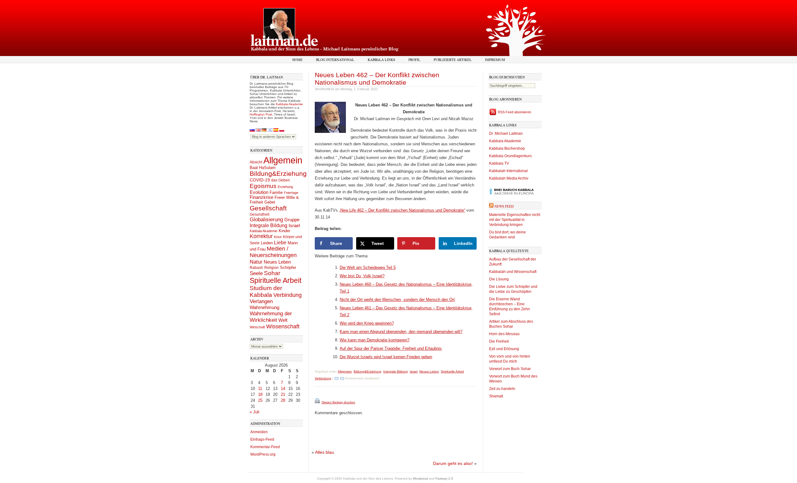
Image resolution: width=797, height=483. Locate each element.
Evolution (259, 192)
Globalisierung (266, 220)
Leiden (267, 243)
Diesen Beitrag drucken (338, 402)
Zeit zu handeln (502, 389)
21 (283, 394)
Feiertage (291, 193)
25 (260, 400)
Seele (256, 273)
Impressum (495, 59)
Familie (276, 192)
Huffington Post (261, 114)
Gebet (269, 202)
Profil (414, 59)
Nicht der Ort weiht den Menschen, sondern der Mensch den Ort (397, 299)
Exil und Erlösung (504, 349)
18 (260, 394)
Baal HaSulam (263, 168)
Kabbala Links (381, 59)
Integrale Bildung (268, 225)
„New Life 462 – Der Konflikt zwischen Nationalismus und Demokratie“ (402, 210)
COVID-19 (260, 179)
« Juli (254, 412)
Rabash (256, 267)
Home (297, 59)
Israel (294, 225)
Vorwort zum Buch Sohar (510, 369)
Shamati (496, 396)
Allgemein (282, 160)
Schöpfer (288, 267)
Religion (271, 267)
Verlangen (261, 301)
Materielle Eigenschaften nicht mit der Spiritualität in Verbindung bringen (514, 220)
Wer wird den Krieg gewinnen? (367, 323)
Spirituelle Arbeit (275, 280)
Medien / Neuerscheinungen (273, 252)
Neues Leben (277, 262)
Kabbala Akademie (289, 104)
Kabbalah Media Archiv (508, 178)
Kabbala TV (499, 163)
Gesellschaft (268, 208)
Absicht (256, 162)
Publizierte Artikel (453, 59)
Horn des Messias (504, 334)
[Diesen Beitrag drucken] (318, 402)
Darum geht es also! (453, 463)
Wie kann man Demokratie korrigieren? (374, 340)
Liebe (280, 242)
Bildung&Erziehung (278, 173)
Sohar (272, 273)
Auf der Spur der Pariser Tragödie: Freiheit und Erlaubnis (391, 348)
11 (260, 388)
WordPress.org (263, 454)
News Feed (504, 206)
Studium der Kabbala (266, 291)
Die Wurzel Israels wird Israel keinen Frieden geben (386, 356)
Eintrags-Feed (262, 439)
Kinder (284, 230)
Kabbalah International (508, 171)
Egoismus (263, 185)
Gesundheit (259, 214)
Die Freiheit (499, 341)
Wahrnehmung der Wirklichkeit (271, 316)
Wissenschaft (282, 326)
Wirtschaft (257, 327)
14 (283, 388)
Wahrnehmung (264, 307)
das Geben (280, 180)
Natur (256, 262)
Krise (278, 237)
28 (283, 400)
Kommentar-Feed (265, 447)
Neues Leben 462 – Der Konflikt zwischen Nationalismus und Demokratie (377, 78)
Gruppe (291, 219)
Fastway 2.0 (444, 478)
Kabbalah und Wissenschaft (512, 272)
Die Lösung (499, 279)
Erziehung (285, 187)
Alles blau (324, 452)
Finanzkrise (261, 197)
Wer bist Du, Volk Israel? (362, 276)
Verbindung (287, 295)
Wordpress (420, 478)
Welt (282, 320)
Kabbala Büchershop (507, 148)
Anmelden (259, 432)
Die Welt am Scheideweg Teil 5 (368, 267)
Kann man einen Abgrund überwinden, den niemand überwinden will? (401, 331)
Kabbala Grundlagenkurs (510, 156)
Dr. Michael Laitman (506, 133)
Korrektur (261, 236)
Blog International (335, 59)
